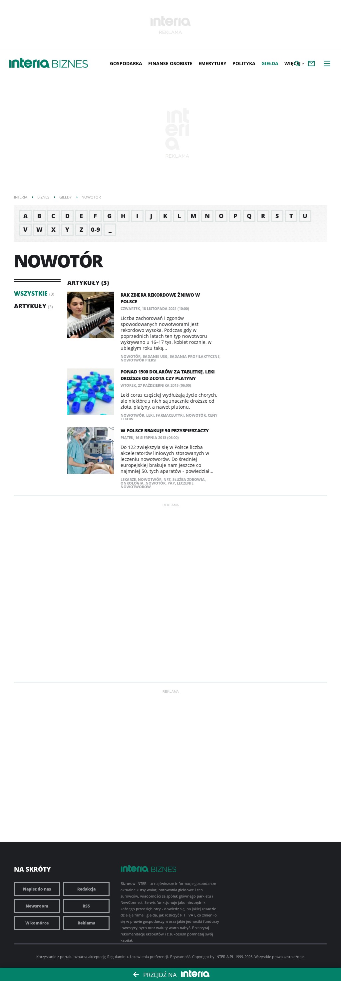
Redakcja (86, 889)
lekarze (128, 479)
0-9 (95, 229)
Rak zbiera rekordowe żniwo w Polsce (160, 298)
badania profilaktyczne (194, 356)
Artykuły (30, 306)
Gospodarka (126, 63)
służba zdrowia (188, 479)
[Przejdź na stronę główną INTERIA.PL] (29, 63)
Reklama (86, 923)
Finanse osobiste (170, 63)
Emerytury (212, 63)
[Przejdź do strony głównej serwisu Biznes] (70, 64)
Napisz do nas (37, 889)
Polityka (243, 63)
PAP (171, 483)
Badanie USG (155, 356)
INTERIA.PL (224, 956)
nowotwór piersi (139, 359)
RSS (86, 906)
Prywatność (180, 956)
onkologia (132, 483)
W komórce (37, 923)
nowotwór (132, 415)
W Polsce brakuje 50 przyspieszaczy (165, 430)
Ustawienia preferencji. (149, 956)
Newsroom (37, 906)
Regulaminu (117, 956)
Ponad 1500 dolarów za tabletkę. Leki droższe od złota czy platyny (168, 374)
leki (150, 415)
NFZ (167, 479)
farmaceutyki (170, 415)
